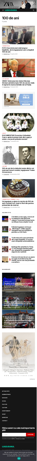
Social (6, 318)
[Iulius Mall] (18, 4)
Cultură (5, 166)
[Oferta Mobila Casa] (18, 100)
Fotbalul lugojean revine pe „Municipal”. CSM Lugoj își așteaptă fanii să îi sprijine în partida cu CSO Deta (22, 229)
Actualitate (5, 391)
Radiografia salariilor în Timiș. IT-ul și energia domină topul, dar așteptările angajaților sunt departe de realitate (23, 249)
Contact (4, 420)
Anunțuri (5, 417)
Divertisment (6, 411)
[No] (35, 455)
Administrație (6, 199)
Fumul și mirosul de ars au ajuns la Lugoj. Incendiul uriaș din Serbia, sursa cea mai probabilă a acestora (23, 259)
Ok (19, 458)
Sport (4, 133)
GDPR (13, 438)
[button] (3, 10)
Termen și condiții (20, 438)
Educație (4, 397)
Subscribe (30, 434)
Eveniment (13, 199)
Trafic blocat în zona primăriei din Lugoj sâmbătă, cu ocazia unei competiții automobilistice (23, 239)
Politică (4, 404)
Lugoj (17, 199)
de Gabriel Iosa (7, 288)
